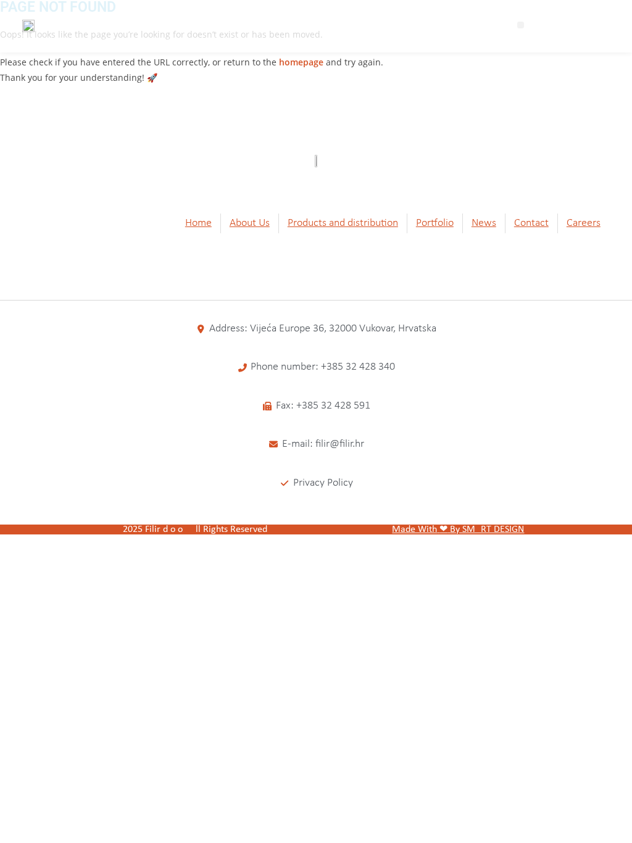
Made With (414, 529)
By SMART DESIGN (487, 529)
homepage (301, 62)
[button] (520, 25)
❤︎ (443, 529)
